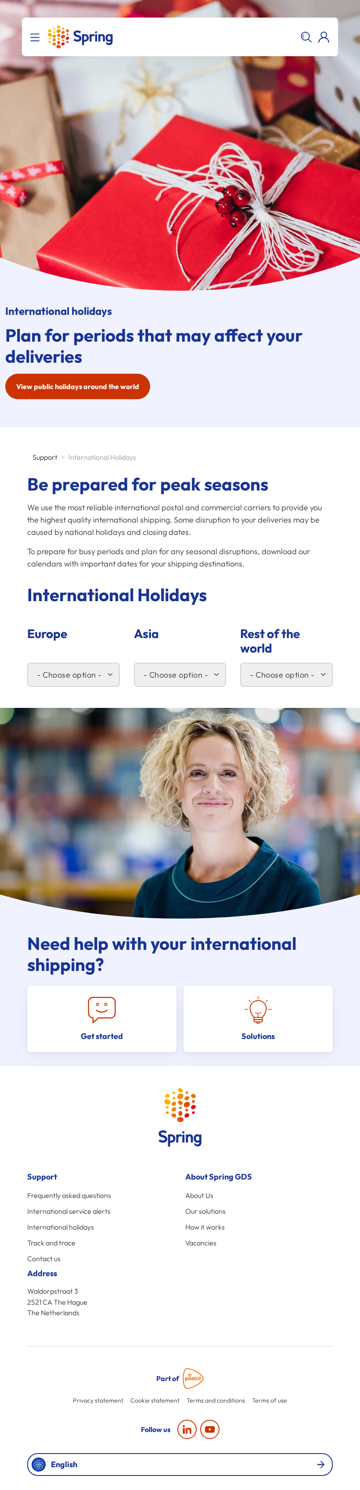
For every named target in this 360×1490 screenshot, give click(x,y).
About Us (199, 1195)
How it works (205, 1227)
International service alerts (69, 1211)
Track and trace (51, 1242)
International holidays (60, 1227)
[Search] (306, 37)
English (64, 1464)
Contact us (44, 1258)
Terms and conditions (216, 1400)
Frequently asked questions (69, 1195)
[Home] (80, 37)
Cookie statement (155, 1400)
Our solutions (205, 1211)
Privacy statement (98, 1400)
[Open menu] (36, 37)
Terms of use (269, 1400)
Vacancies (200, 1242)
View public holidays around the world (77, 386)
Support (45, 457)
